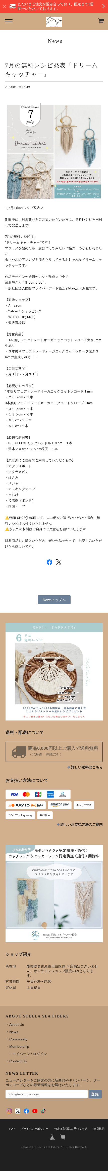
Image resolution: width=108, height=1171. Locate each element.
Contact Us (18, 1061)
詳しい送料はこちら (87, 767)
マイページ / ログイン (29, 1054)
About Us (16, 1025)
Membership (19, 1046)
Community (18, 1039)
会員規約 (98, 1128)
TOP (12, 1128)
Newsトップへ (54, 600)
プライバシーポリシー (34, 1128)
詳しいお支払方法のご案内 (82, 824)
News (13, 1032)
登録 (95, 1094)
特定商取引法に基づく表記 (70, 1128)
